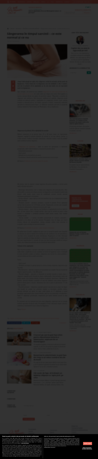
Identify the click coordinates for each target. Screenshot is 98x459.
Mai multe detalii (25, 443)
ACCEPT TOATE (87, 443)
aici (3, 452)
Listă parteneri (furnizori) (49, 447)
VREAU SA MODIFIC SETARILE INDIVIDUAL (87, 448)
